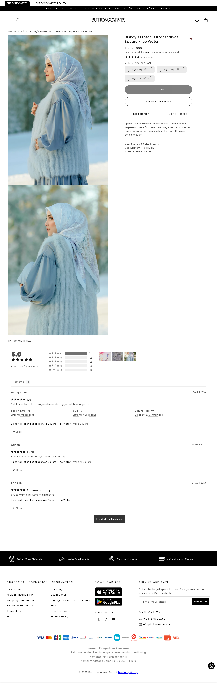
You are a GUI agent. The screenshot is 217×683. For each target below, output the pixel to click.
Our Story (57, 589)
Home (12, 31)
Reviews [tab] (18, 382)
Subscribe (200, 601)
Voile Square (139, 69)
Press (54, 605)
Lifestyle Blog (59, 611)
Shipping (146, 52)
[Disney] (105, 356)
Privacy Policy (59, 616)
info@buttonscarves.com (159, 624)
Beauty (51, 3)
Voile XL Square (140, 78)
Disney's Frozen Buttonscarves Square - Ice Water (41, 423)
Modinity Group (128, 672)
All (22, 31)
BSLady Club (59, 594)
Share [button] (19, 431)
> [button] (109, 519)
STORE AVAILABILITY (158, 101)
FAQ (9, 616)
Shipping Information (20, 600)
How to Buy (14, 589)
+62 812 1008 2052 (154, 618)
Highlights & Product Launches (70, 600)
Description (141, 114)
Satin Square (172, 69)
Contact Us (14, 611)
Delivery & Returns (175, 114)
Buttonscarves (17, 3)
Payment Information (20, 594)
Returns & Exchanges (20, 605)
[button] (9, 20)
